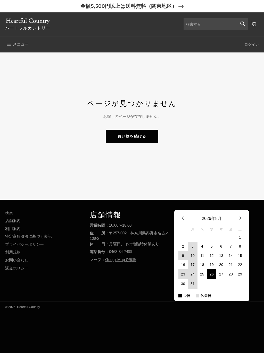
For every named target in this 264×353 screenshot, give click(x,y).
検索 (9, 212)
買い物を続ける (132, 136)
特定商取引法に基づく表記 (28, 236)
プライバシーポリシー (24, 244)
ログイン (251, 44)
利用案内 (13, 228)
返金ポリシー (16, 268)
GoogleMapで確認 (120, 259)
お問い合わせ (16, 260)
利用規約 (13, 252)
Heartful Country (28, 307)
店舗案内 (13, 220)
